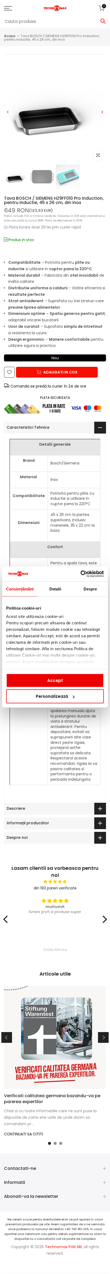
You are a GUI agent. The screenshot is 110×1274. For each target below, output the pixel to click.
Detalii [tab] (55, 588)
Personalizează (52, 696)
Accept (55, 680)
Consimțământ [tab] (20, 588)
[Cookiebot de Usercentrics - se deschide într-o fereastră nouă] (80, 574)
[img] (55, 881)
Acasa (9, 35)
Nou (55, 358)
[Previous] (8, 112)
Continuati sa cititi (23, 1134)
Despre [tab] (90, 588)
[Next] (102, 112)
